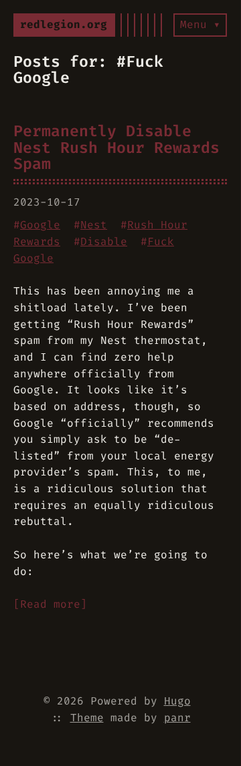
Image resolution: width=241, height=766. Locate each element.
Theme (87, 718)
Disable (103, 241)
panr (177, 718)
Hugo (177, 701)
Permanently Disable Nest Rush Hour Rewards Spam (116, 147)
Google (40, 225)
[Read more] (50, 604)
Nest (93, 225)
